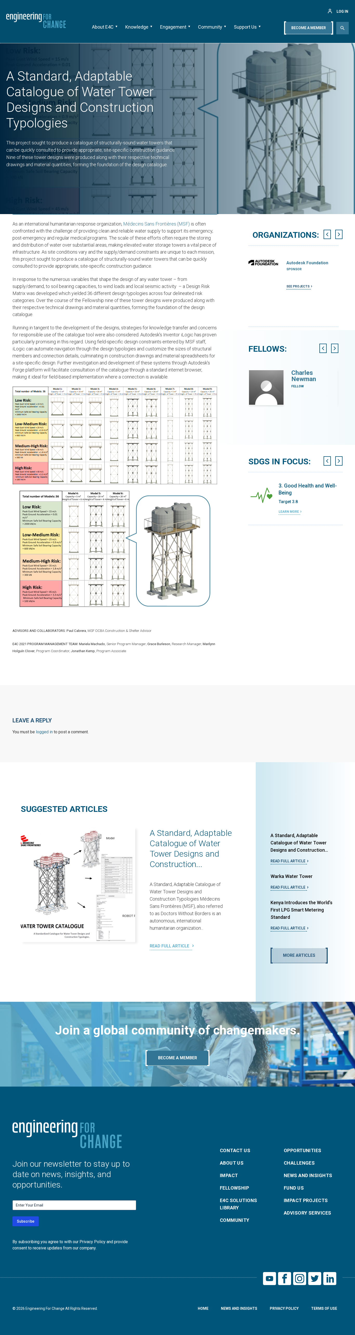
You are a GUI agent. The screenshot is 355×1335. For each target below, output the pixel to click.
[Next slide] (339, 234)
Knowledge (136, 27)
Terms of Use (324, 1308)
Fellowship (234, 1188)
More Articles (299, 955)
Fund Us (294, 1188)
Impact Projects (306, 1200)
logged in (44, 731)
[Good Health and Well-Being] (261, 495)
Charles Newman (303, 376)
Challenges (299, 1163)
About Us (232, 1163)
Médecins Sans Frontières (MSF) (156, 224)
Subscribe (25, 1221)
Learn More (289, 512)
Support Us (245, 27)
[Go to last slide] (327, 234)
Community (210, 27)
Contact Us (235, 1150)
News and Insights (308, 1175)
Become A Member (308, 28)
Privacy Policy (284, 1308)
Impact (229, 1175)
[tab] (292, 328)
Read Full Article (170, 946)
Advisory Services (307, 1213)
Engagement (173, 27)
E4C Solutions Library (238, 1204)
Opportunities (302, 1150)
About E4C (103, 27)
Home (203, 1308)
